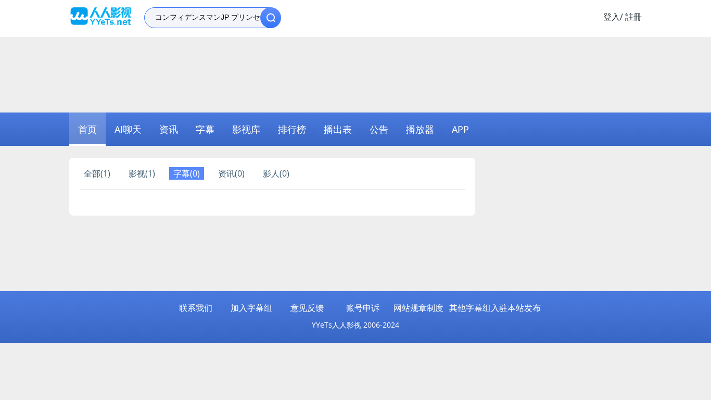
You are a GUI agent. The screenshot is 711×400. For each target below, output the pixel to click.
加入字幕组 (251, 308)
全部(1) (97, 173)
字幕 (205, 129)
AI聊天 (128, 129)
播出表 (338, 129)
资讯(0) (231, 173)
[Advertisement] (355, 73)
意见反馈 (307, 308)
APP (460, 129)
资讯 (168, 129)
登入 (611, 16)
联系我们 (195, 308)
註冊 (633, 16)
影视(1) (142, 173)
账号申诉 (362, 308)
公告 (379, 129)
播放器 (420, 129)
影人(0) (276, 173)
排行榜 (292, 129)
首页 (87, 129)
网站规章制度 (418, 308)
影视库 (246, 129)
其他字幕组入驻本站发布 (495, 308)
